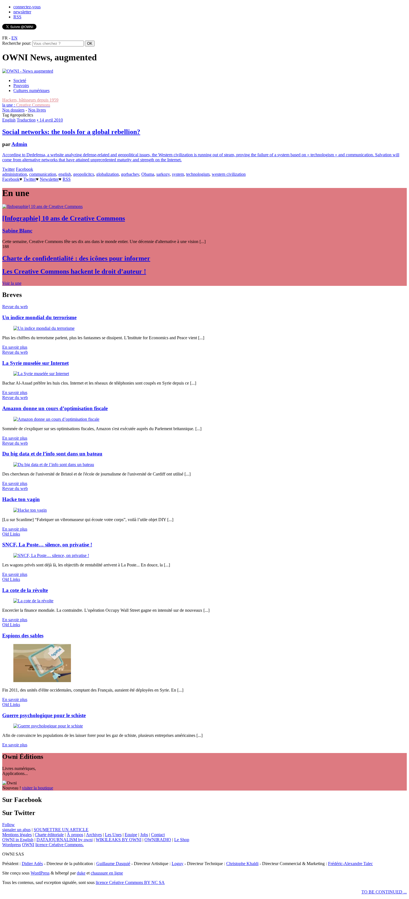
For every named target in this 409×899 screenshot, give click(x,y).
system (178, 174)
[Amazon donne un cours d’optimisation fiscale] (56, 419)
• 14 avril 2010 (50, 120)
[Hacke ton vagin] (30, 510)
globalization (107, 174)
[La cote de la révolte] (33, 600)
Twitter (8, 169)
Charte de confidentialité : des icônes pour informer (76, 258)
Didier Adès (32, 863)
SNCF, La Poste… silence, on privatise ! (47, 545)
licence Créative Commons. (59, 844)
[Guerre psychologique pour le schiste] (48, 726)
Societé (19, 80)
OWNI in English (17, 839)
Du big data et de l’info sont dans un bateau (52, 454)
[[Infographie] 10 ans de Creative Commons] (42, 206)
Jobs (144, 834)
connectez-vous (27, 6)
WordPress (40, 873)
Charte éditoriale (49, 834)
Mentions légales (17, 834)
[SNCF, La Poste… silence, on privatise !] (51, 555)
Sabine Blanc (17, 231)
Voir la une (11, 283)
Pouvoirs (21, 85)
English (9, 120)
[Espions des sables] (42, 680)
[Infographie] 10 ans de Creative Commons (63, 218)
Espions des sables (22, 635)
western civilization (229, 174)
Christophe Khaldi (242, 863)
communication (42, 174)
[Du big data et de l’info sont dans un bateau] (53, 464)
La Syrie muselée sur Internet (35, 363)
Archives (94, 834)
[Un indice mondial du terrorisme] (44, 328)
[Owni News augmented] (27, 71)
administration (14, 174)
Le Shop (181, 839)
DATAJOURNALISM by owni (64, 839)
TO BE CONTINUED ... (384, 892)
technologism (198, 174)
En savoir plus (14, 347)
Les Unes (113, 834)
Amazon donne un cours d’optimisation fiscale (55, 408)
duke (81, 873)
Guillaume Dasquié (113, 863)
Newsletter (49, 179)
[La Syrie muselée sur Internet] (41, 373)
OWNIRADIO (157, 839)
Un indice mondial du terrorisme (39, 317)
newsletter (22, 11)
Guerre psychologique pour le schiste (44, 715)
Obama (147, 174)
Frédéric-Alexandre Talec (350, 863)
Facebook (24, 169)
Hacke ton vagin (21, 499)
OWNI (28, 844)
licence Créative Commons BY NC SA (130, 882)
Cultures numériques (31, 90)
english (64, 174)
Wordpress (11, 844)
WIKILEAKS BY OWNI (118, 839)
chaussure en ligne (107, 873)
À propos (75, 834)
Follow (8, 824)
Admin (19, 144)
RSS (17, 16)
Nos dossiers (13, 110)
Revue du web (15, 306)
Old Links (11, 534)
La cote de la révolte (25, 590)
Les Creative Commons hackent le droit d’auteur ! (74, 271)
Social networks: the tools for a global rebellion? (71, 131)
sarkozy (163, 174)
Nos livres (37, 110)
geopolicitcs (83, 174)
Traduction (26, 120)
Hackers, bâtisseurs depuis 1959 (30, 100)
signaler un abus (16, 829)
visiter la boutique (37, 788)
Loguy (177, 863)
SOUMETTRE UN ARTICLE (61, 829)
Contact (158, 834)
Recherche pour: (16, 43)
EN (14, 38)
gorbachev (130, 174)
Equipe (131, 834)
